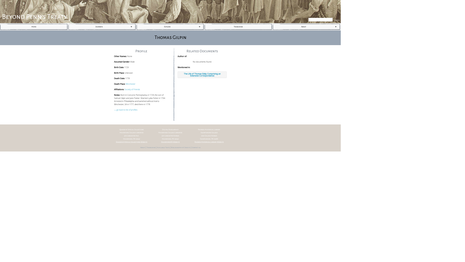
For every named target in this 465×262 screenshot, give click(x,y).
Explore (167, 27)
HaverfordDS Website (170, 142)
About (303, 27)
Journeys (99, 27)
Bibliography (176, 147)
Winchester (130, 84)
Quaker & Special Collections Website (131, 142)
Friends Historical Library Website (209, 142)
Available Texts (163, 147)
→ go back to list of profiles (125, 109)
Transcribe (238, 27)
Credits (187, 147)
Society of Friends (132, 89)
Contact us (196, 147)
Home (33, 27)
